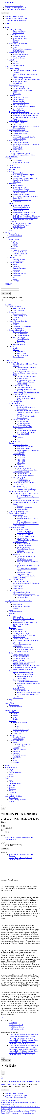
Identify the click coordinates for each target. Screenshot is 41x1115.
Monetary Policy (14, 69)
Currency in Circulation (20, 97)
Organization (13, 34)
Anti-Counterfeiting (19, 104)
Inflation (14, 839)
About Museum (14, 239)
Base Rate (25, 837)
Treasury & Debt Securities (17, 122)
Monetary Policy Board (20, 38)
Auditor (15, 42)
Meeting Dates (17, 83)
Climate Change (14, 151)
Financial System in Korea (21, 88)
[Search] (22, 300)
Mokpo (15, 279)
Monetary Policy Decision (13, 837)
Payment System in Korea (21, 214)
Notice (11, 166)
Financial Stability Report (21, 189)
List (2, 1017)
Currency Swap (18, 146)
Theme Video (17, 255)
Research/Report (14, 234)
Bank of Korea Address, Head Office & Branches (24, 1081)
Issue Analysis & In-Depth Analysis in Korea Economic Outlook (25, 179)
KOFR (15, 92)
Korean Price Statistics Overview (23, 219)
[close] (1, 1076)
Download (12, 856)
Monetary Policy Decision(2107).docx (21, 854)
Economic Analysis (19, 176)
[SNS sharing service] (1, 805)
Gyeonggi (16, 280)
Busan (15, 264)
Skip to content (9, 2)
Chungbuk (16, 266)
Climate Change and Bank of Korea (24, 155)
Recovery (31, 837)
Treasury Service (18, 124)
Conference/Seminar (15, 167)
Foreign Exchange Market (21, 131)
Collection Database (19, 259)
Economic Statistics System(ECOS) (16, 7)
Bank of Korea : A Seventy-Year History (25, 218)
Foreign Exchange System (17, 130)
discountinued (17, 201)
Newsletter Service (19, 58)
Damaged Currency (19, 110)
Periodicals (12, 184)
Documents (12, 221)
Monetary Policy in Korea (21, 205)
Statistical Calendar (19, 56)
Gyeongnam (16, 275)
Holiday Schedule (18, 65)
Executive (16, 40)
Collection (12, 257)
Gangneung (16, 270)
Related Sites (17, 94)
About (11, 769)
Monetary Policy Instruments (22, 78)
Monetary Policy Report (20, 187)
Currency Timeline (18, 99)
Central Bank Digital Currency (18, 121)
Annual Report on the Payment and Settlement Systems (24, 191)
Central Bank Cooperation (21, 142)
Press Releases (17, 160)
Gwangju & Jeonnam (19, 273)
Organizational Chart (19, 36)
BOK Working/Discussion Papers (23, 175)
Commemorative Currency (21, 103)
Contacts (11, 60)
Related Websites (18, 149)
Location (15, 61)
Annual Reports (18, 185)
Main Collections (18, 261)
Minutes (15, 164)
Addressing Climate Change (21, 153)
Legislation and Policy (20, 133)
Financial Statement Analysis (22, 200)
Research (12, 171)
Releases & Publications (16, 52)
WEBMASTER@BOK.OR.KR (10, 1084)
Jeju (14, 277)
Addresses (16, 63)
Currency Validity (18, 101)
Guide (15, 241)
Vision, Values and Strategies (18, 43)
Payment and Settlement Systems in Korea (26, 113)
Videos (11, 774)
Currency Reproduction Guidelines (24, 106)
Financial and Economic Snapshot (15, 9)
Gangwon (16, 272)
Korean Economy (18, 210)
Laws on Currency (18, 108)
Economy (8, 839)
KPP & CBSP (17, 148)
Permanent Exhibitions (20, 250)
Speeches (12, 169)
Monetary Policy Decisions (21, 162)
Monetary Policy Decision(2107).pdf (20, 858)
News (10, 158)
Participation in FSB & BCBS (22, 90)
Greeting (15, 246)
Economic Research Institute (14, 6)
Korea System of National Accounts (24, 212)
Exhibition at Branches (16, 263)
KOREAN (8, 23)
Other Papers (17, 182)
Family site (5, 13)
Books (11, 203)
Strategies (16, 45)
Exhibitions (12, 248)
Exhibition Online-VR (20, 254)
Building (15, 243)
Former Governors (18, 33)
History (15, 245)
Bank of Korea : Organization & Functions (26, 216)
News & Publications (11, 767)
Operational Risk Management (22, 49)
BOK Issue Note (18, 173)
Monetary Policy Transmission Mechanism (26, 79)
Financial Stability (14, 85)
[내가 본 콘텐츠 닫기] (1, 1070)
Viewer (18, 859)
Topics (11, 771)
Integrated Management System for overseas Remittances (24, 138)
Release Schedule (16, 1025)
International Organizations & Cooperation (26, 144)
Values (15, 47)
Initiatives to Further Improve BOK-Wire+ (26, 115)
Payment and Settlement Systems (19, 112)
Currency (12, 95)
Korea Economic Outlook (21, 194)
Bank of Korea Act (19, 227)
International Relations (16, 140)
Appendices (16, 135)
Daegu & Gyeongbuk (19, 268)
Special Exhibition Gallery (21, 252)
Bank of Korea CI (18, 51)
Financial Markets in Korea (21, 207)
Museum (11, 776)
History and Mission (15, 29)
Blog (10, 230)
